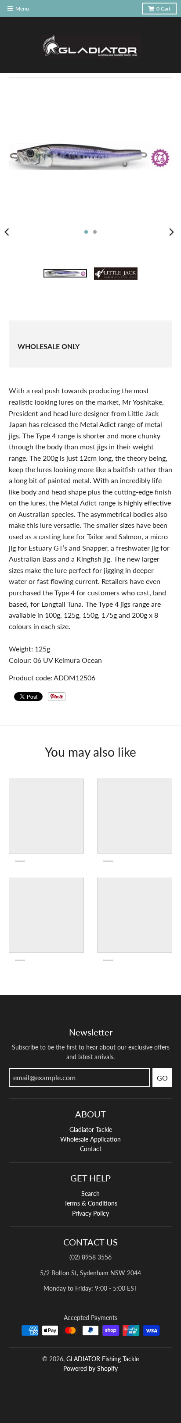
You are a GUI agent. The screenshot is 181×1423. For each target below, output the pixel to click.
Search (90, 1193)
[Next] (171, 232)
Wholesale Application (90, 1139)
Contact (90, 1149)
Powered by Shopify (90, 1368)
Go (162, 1078)
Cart (163, 8)
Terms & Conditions (90, 1203)
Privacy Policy (90, 1213)
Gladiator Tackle (90, 1129)
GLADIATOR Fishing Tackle (102, 1359)
